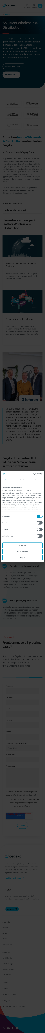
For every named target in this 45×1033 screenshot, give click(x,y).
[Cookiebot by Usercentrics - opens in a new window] (33, 474)
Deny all (22, 557)
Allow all (22, 545)
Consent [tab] (8, 480)
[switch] (40, 522)
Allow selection (22, 551)
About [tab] (37, 480)
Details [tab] (22, 480)
